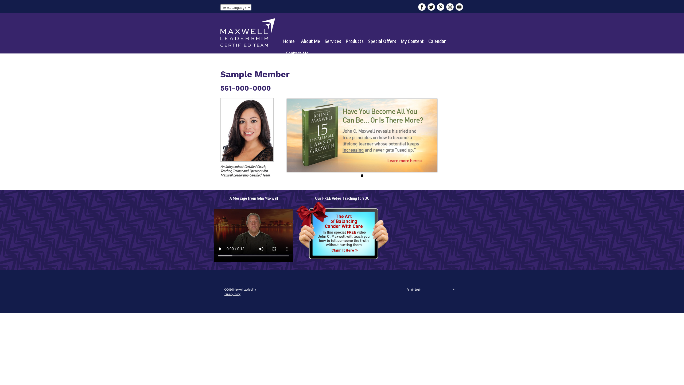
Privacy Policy (232, 294)
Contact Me (297, 53)
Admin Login (414, 289)
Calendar (437, 41)
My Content (412, 41)
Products (355, 41)
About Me (310, 41)
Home (289, 41)
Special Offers (382, 41)
